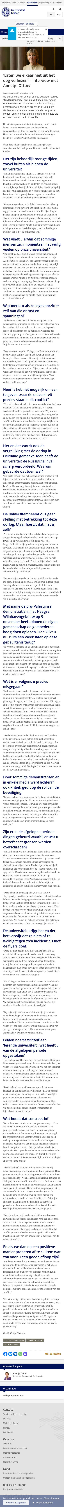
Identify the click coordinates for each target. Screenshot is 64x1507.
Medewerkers (32, 3)
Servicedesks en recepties (15, 1414)
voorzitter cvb (11, 1344)
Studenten (21, 3)
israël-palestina (35, 1340)
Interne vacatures (11, 1452)
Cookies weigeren (44, 1502)
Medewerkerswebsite (10, 38)
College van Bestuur (13, 1395)
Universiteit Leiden (9, 3)
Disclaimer (8, 1432)
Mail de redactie (53, 1353)
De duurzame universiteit (15, 1448)
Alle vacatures (9, 1457)
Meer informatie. (52, 1498)
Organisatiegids (45, 3)
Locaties (7, 1418)
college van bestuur (14, 1340)
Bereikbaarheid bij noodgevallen (18, 1473)
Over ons (7, 1443)
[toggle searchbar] (59, 8)
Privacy (6, 1427)
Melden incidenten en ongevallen (19, 1477)
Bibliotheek (57, 3)
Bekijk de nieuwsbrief (13, 1489)
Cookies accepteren (16, 1502)
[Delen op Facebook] (5, 1354)
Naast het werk (10, 1462)
